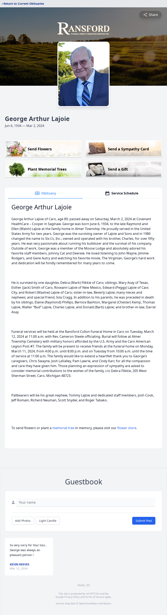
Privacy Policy (72, 597)
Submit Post (144, 521)
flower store (126, 428)
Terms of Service (94, 597)
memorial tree (63, 428)
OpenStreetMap (88, 603)
